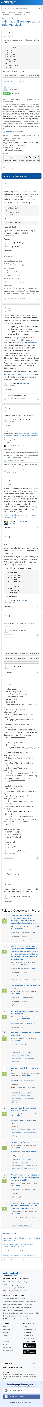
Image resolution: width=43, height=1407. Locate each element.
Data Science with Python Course (21, 374)
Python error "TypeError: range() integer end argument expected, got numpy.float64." (25, 1177)
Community (6, 1341)
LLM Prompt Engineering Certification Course (16, 1285)
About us (5, 1326)
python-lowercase (29, 1168)
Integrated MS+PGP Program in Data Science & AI (17, 1307)
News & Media (7, 1329)
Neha (32, 1080)
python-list (15, 1055)
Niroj (22, 445)
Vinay (25, 600)
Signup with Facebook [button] (16, 1397)
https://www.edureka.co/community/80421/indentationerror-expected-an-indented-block (21, 435)
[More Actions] (38, 93)
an (20, 979)
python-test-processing (30, 1165)
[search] (39, 8)
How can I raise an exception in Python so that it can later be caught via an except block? (25, 1205)
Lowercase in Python (20, 1142)
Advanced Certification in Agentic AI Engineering (17, 1282)
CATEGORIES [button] (7, 1363)
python (20, 81)
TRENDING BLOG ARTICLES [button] (12, 1367)
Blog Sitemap (7, 1347)
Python (19, 87)
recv (13, 976)
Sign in (30, 1402)
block (33, 979)
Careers (25, 1326)
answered (11, 243)
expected (14, 979)
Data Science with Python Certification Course (16, 1288)
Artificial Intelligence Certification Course (15, 1291)
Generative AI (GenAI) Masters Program (14, 1298)
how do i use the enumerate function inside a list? (23, 1109)
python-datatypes (25, 1055)
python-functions (16, 1058)
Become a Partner (28, 1335)
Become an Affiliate (28, 1332)
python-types (15, 1061)
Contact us (6, 1335)
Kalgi (24, 1087)
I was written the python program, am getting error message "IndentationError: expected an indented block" (23, 919)
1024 (18, 976)
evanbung (26, 383)
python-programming (10, 81)
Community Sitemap (9, 1350)
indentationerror (27, 976)
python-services (16, 1168)
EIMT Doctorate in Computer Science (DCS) (15, 1319)
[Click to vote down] (4, 36)
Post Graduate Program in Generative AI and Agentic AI (19, 1301)
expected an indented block (15, 340)
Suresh (25, 521)
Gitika (22, 460)
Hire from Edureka (28, 1338)
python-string (24, 1162)
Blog (4, 1338)
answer (7, 94)
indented (26, 979)
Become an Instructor (29, 1329)
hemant (34, 1152)
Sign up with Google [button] (16, 1390)
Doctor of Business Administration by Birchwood (17, 1304)
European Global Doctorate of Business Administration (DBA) (21, 1313)
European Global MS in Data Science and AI (15, 1316)
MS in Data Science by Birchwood (13, 1310)
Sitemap (5, 1344)
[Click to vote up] (4, 33)
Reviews (5, 1332)
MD (34, 932)
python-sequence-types (30, 1058)
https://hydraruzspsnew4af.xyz (17, 116)
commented (9, 131)
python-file (15, 1162)
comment (16, 94)
